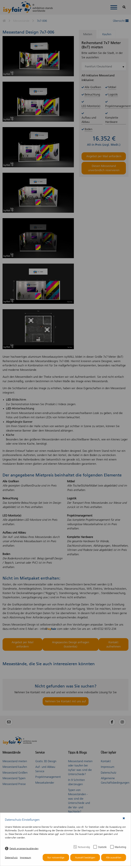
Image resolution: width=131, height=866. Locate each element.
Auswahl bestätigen (85, 857)
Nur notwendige (55, 857)
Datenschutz (11, 857)
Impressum (25, 857)
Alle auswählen (113, 857)
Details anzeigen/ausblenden (24, 848)
